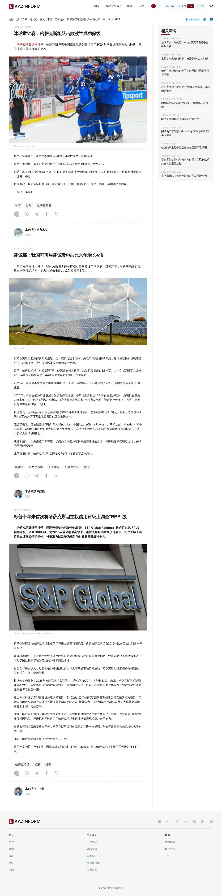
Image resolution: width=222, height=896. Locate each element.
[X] (56, 214)
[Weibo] (185, 821)
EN (184, 5)
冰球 (29, 205)
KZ (167, 5)
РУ (178, 5)
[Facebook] (46, 214)
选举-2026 (21, 19)
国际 (11, 869)
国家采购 (92, 869)
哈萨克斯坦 (44, 205)
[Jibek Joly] (193, 19)
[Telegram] (36, 214)
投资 (48, 764)
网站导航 (170, 842)
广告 (167, 856)
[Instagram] (16, 214)
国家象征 (92, 856)
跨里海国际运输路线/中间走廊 (83, 19)
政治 (11, 849)
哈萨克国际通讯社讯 (30, 44)
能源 (86, 467)
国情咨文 (60, 19)
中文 (190, 5)
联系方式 (170, 849)
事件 (49, 19)
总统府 (33, 19)
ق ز (197, 5)
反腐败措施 (93, 862)
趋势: (11, 19)
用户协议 (92, 842)
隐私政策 (92, 849)
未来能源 (53, 467)
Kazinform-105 (111, 19)
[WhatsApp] (26, 214)
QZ (173, 5)
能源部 (19, 467)
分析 (142, 6)
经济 (37, 764)
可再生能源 (72, 467)
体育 (18, 205)
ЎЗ (202, 5)
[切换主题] (156, 6)
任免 (42, 19)
